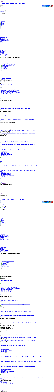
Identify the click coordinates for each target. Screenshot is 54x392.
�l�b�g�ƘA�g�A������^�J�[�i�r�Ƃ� (6, 93)
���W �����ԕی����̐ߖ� (4, 54)
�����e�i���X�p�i (3, 51)
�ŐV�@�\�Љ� (4, 8)
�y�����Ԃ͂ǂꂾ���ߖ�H (4, 155)
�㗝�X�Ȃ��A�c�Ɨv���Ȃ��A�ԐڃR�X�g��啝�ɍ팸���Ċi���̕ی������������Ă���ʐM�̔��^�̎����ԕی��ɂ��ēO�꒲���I (18, 170)
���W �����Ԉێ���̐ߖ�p (3, 55)
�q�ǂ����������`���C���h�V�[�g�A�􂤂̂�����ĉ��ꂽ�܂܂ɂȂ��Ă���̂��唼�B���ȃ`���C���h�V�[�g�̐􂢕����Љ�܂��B (18, 141)
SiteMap (2, 1)
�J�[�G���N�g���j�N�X (4, 39)
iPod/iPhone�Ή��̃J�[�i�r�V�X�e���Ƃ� (6, 291)
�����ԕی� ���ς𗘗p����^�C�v (6, 174)
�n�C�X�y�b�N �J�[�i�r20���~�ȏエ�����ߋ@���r (8, 89)
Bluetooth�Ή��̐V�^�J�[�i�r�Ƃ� (5, 292)
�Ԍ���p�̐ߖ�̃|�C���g (4, 151)
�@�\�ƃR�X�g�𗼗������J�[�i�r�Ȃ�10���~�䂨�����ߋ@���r (10, 90)
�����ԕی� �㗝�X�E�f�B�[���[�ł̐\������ (7, 175)
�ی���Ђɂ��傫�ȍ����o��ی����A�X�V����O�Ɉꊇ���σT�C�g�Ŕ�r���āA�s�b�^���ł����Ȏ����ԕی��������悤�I (18, 130)
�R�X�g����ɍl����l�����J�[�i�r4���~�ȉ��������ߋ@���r (10, 92)
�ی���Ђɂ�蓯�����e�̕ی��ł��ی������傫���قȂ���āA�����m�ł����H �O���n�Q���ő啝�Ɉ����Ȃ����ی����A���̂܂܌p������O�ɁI (21, 165)
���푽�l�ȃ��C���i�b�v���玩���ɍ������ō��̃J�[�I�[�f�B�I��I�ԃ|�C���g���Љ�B (13, 334)
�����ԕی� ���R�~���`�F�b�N (6, 173)
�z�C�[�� (1, 240)
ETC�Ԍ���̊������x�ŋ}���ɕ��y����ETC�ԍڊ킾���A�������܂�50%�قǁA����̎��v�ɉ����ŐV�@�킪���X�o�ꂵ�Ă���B (18, 144)
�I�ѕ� (3, 7)
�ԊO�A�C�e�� (2, 42)
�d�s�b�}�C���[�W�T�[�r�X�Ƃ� (6, 186)
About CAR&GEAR (3, 193)
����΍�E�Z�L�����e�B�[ (3, 37)
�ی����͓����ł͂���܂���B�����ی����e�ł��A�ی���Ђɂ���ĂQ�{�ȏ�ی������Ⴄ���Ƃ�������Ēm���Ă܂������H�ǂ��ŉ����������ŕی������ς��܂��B (24, 356)
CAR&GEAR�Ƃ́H (3, 196)
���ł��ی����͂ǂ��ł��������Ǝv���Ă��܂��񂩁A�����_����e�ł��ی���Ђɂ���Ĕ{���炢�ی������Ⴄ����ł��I (17, 119)
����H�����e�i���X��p (5, 153)
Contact (2, 194)
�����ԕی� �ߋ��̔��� (4, 176)
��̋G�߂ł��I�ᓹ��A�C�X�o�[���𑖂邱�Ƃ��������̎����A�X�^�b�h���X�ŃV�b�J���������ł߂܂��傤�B (16, 115)
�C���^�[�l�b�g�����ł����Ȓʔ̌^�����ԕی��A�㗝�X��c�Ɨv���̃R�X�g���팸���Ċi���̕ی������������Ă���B (18, 133)
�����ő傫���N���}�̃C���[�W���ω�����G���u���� (9, 300)
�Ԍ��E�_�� (2, 53)
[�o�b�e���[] (4, 69)
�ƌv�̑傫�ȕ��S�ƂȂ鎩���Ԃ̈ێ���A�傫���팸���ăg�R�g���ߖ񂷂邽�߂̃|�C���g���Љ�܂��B (13, 149)
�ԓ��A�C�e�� (2, 41)
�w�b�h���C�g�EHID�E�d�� (4, 40)
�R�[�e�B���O (2, 52)
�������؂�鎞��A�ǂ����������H (6, 154)
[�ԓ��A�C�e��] (5, 66)
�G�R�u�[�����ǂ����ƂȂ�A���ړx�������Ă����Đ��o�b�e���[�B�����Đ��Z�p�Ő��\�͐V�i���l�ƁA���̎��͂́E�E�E (18, 322)
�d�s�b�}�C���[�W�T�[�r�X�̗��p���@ (7, 383)
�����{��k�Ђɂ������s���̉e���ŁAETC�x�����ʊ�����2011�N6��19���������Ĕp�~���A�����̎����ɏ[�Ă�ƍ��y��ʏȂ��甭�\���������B (22, 377)
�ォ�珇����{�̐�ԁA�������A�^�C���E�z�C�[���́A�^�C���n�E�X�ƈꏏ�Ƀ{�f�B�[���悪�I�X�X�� (15, 108)
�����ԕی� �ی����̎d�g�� (5, 172)
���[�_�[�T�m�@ (2, 38)
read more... (1, 161)
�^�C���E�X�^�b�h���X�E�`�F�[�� (5, 239)
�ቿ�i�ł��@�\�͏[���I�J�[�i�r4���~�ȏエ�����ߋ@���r (9, 91)
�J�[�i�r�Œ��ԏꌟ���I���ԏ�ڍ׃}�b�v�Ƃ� (6, 94)
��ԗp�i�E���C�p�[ (3, 50)
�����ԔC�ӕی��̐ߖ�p (4, 152)
